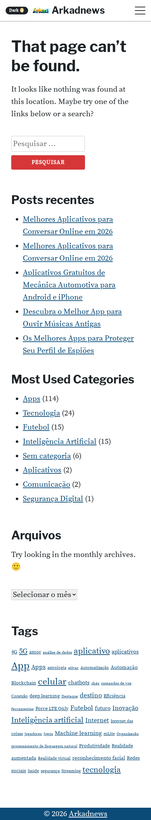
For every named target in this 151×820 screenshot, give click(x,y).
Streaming (71, 771)
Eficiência (114, 696)
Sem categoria (47, 456)
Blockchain (23, 683)
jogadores (33, 734)
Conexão (19, 696)
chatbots (79, 682)
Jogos (48, 734)
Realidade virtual (54, 758)
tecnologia (102, 770)
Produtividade (94, 746)
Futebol (36, 427)
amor (35, 652)
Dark (17, 10)
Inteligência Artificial (60, 441)
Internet (97, 720)
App (20, 666)
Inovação (125, 708)
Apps (31, 399)
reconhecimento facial (98, 758)
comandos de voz (116, 683)
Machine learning (78, 733)
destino (91, 695)
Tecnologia (41, 413)
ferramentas (22, 709)
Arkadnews (78, 10)
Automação (124, 667)
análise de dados (57, 652)
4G (14, 652)
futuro (103, 708)
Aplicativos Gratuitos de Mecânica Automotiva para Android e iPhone (69, 285)
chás (95, 683)
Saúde (33, 771)
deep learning (44, 696)
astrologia (56, 667)
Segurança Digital (53, 499)
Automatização (94, 667)
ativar (73, 667)
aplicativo (92, 651)
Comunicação (46, 484)
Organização (128, 734)
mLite (109, 733)
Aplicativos (42, 470)
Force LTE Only (51, 709)
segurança (50, 771)
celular (52, 682)
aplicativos (125, 651)
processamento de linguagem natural (44, 746)
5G (23, 651)
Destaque (69, 696)
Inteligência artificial (47, 720)
